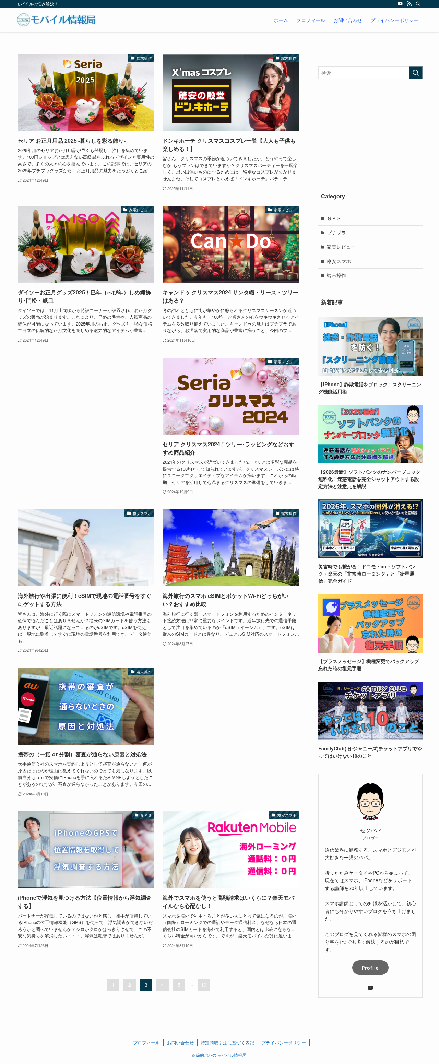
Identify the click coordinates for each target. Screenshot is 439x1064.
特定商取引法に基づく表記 (227, 1042)
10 (203, 984)
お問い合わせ (180, 1042)
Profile (370, 967)
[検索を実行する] (416, 72)
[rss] (409, 4)
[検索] (418, 4)
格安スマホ (339, 261)
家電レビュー (341, 246)
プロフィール (146, 1042)
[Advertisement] (86, 410)
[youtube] (400, 4)
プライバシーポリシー (283, 1042)
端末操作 (336, 275)
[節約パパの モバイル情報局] (56, 20)
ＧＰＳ (334, 218)
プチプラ (336, 232)
